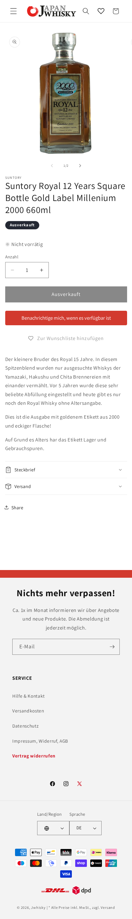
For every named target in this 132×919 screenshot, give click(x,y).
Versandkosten (28, 711)
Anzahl (12, 257)
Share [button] (17, 507)
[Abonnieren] (112, 647)
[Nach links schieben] (52, 165)
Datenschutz (25, 726)
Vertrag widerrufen (34, 756)
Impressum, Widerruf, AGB (40, 741)
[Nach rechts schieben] (80, 165)
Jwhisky (38, 907)
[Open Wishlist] (101, 11)
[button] (13, 11)
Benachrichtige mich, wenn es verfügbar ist (66, 317)
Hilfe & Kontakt (28, 696)
